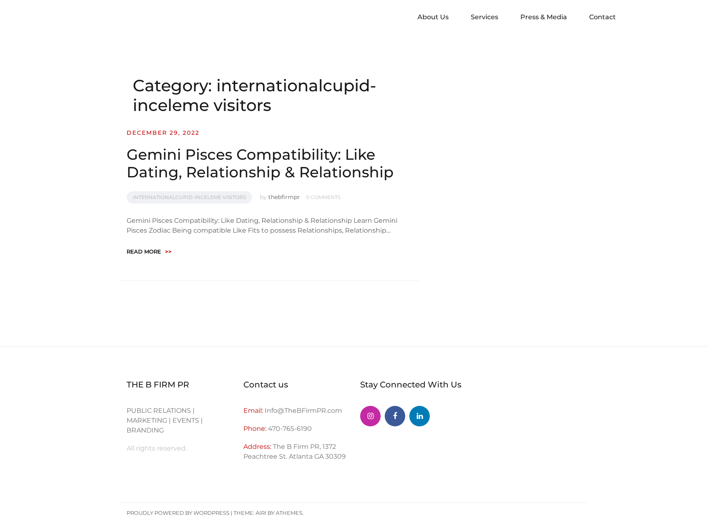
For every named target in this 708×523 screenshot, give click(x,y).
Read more (149, 251)
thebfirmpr (284, 197)
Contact (602, 17)
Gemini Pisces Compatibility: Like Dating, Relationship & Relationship (260, 163)
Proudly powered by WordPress (178, 512)
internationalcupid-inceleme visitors (189, 197)
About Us (433, 17)
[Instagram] (370, 416)
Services (484, 17)
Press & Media (543, 17)
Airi (261, 512)
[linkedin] (419, 416)
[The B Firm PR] (395, 416)
